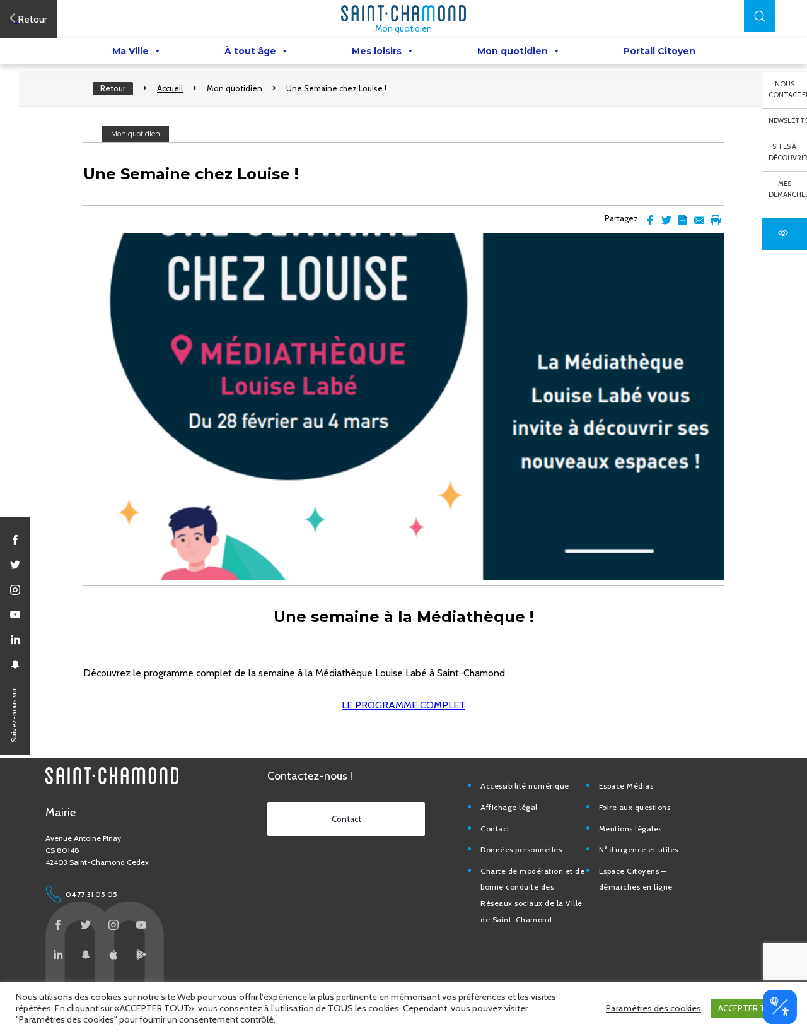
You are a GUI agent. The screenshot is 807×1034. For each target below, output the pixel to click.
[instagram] (15, 590)
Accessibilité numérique (524, 785)
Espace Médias (626, 785)
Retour (112, 88)
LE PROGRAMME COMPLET (403, 705)
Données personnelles (521, 849)
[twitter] (15, 565)
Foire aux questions (635, 807)
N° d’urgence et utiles (638, 849)
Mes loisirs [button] (377, 51)
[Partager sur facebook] (650, 220)
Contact (495, 828)
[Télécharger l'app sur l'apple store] (113, 954)
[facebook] (15, 540)
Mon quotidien (403, 28)
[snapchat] (15, 664)
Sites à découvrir (788, 152)
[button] (759, 16)
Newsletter (788, 120)
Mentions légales (630, 828)
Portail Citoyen (659, 51)
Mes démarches (788, 189)
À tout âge (250, 51)
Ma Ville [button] (130, 51)
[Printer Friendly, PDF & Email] (683, 220)
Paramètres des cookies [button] (653, 1008)
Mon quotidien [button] (512, 51)
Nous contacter (788, 89)
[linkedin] (15, 640)
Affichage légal (509, 807)
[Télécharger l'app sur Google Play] (141, 954)
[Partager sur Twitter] (666, 220)
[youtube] (15, 614)
